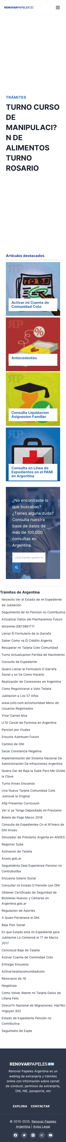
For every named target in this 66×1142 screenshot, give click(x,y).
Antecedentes (24, 358)
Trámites (16, 97)
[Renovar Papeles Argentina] (19, 7)
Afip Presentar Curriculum (20, 803)
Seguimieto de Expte (17, 1031)
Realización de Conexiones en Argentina (31, 681)
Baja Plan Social (13, 925)
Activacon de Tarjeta (17, 851)
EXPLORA (20, 1106)
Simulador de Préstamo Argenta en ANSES (33, 837)
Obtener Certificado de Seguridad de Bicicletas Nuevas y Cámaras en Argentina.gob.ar (29, 898)
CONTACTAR (40, 1106)
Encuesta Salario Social (19, 878)
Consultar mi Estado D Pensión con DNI (31, 885)
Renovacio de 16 (14, 978)
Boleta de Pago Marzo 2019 (22, 817)
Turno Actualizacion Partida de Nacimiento (33, 655)
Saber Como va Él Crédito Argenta (27, 640)
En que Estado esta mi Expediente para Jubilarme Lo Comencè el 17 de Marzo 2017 (31, 937)
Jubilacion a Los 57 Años (20, 696)
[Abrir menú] (58, 7)
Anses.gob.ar (11, 858)
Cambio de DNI (13, 744)
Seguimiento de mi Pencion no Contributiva (33, 612)
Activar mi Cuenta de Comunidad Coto (30, 304)
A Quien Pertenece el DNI (20, 918)
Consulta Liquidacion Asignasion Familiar (30, 414)
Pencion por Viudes (16, 730)
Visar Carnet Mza (14, 715)
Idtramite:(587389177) (18, 626)
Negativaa (9, 985)
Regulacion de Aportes (18, 910)
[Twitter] (24, 1135)
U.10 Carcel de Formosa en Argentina (29, 722)
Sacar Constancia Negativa (22, 751)
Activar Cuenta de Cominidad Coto (27, 957)
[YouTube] (50, 1135)
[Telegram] (42, 1135)
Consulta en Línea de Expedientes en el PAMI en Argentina (32, 472)
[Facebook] (15, 1135)
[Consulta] (33, 399)
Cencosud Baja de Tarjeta (21, 950)
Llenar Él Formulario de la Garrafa (26, 633)
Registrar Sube (12, 844)
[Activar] (33, 289)
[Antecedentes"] (33, 345)
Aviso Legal (41, 1126)
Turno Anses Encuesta (18, 783)
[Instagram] (33, 1135)
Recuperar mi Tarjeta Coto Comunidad (30, 647)
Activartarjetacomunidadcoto (23, 971)
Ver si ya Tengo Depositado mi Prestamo (32, 810)
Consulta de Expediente (19, 662)
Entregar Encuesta (15, 964)
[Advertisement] (33, 53)
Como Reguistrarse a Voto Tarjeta (26, 689)
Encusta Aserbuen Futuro (20, 737)
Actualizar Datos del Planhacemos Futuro (32, 619)
